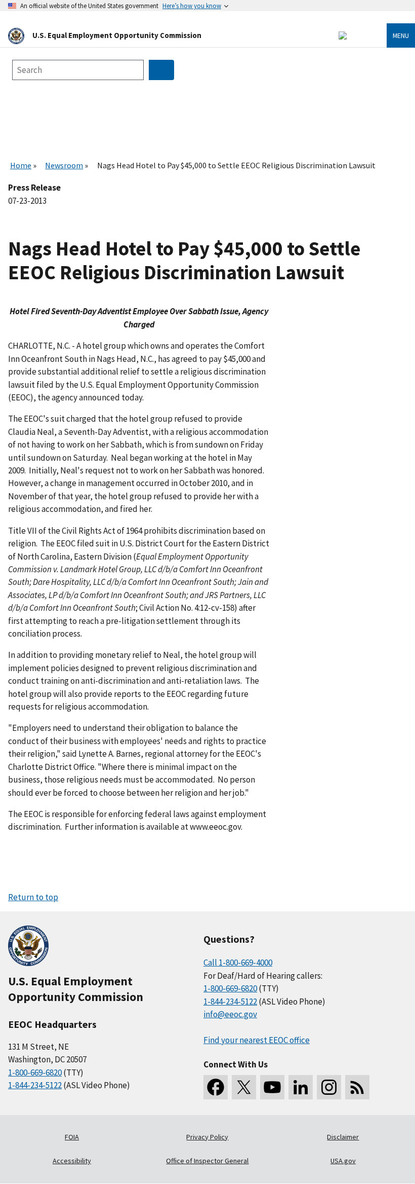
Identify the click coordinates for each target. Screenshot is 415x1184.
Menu (401, 35)
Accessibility (72, 1160)
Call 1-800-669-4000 (237, 962)
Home (20, 165)
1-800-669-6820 (35, 1072)
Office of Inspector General (207, 1160)
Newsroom (64, 165)
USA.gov (343, 1160)
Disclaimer (343, 1136)
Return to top (33, 897)
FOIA (72, 1136)
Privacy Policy (207, 1136)
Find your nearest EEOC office (256, 1040)
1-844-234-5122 (35, 1085)
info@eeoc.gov (230, 1014)
